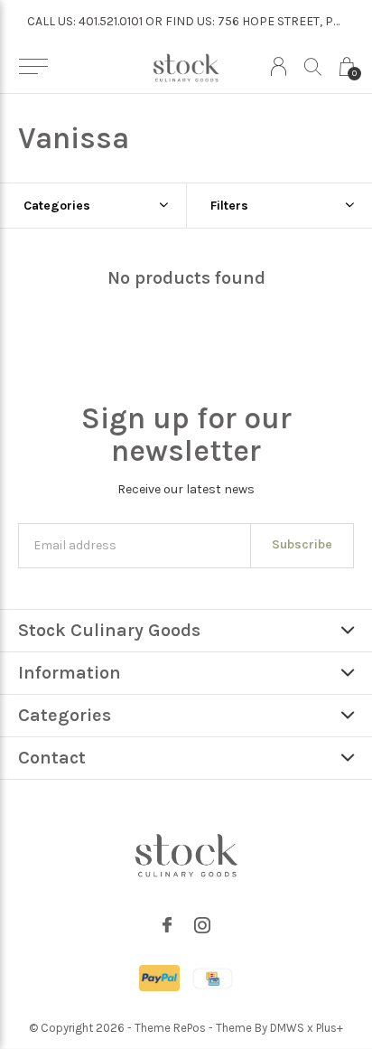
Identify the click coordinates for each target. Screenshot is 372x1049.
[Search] (312, 66)
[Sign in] (278, 66)
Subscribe (302, 544)
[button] (33, 67)
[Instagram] (202, 925)
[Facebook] (167, 925)
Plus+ (329, 1028)
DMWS (287, 1028)
